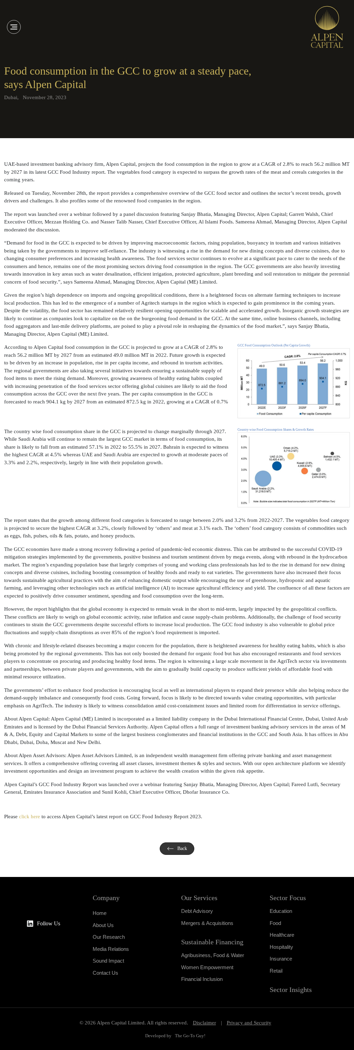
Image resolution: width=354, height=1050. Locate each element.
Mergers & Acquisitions (207, 923)
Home (99, 913)
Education (281, 911)
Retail (276, 971)
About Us (103, 925)
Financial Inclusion (202, 979)
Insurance (281, 959)
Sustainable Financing (212, 942)
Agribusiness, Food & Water (212, 955)
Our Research (109, 937)
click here (29, 816)
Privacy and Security (249, 1022)
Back (182, 848)
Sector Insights (291, 989)
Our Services (199, 897)
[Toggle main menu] (14, 27)
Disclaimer (204, 1022)
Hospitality (281, 947)
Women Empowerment (207, 967)
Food (275, 923)
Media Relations (111, 949)
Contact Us (105, 973)
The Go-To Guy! (190, 1035)
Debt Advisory (197, 911)
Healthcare (282, 935)
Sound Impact (108, 961)
